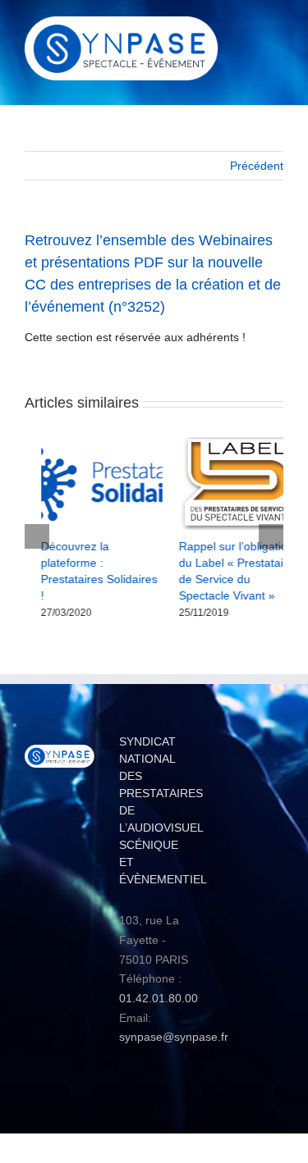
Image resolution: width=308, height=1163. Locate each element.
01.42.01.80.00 (158, 982)
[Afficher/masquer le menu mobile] (276, 29)
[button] (37, 528)
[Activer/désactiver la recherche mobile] (247, 29)
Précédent (256, 165)
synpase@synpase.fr (173, 1021)
